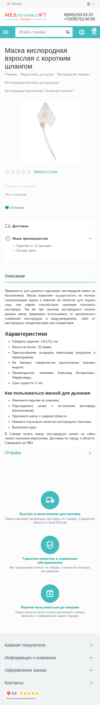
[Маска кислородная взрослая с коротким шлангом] (50, 131)
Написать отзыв (45, 171)
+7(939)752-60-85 (79, 19)
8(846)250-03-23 (78, 15)
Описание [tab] (15, 276)
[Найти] (68, 32)
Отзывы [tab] (13, 452)
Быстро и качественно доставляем (50, 514)
